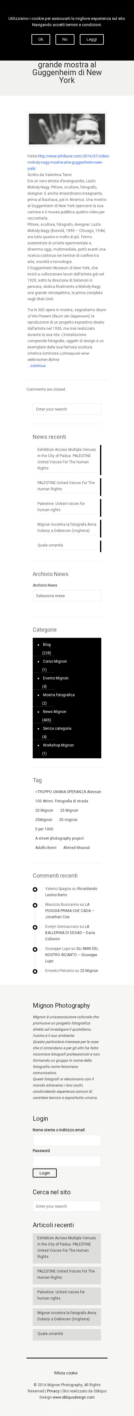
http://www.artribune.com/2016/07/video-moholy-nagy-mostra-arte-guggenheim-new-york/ (68, 162)
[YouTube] (75, 1406)
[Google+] (58, 1406)
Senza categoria (57, 728)
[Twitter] (67, 1406)
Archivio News (45, 585)
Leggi (92, 39)
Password (41, 1151)
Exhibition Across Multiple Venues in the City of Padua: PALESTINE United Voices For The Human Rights (66, 458)
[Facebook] (50, 1406)
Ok (40, 39)
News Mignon (54, 712)
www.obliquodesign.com (74, 1397)
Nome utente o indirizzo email (59, 1130)
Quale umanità (50, 545)
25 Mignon (89, 971)
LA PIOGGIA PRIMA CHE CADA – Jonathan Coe (69, 910)
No (65, 39)
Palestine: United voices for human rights (61, 507)
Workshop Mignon (58, 745)
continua (37, 366)
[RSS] (84, 1406)
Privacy (53, 1391)
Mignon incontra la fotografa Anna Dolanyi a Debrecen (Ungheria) (66, 527)
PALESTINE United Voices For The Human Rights (66, 486)
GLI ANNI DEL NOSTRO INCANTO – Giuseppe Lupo (71, 954)
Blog (47, 644)
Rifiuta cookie (66, 1373)
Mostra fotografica (59, 695)
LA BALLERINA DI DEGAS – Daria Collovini (70, 932)
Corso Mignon (55, 661)
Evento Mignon (56, 678)
